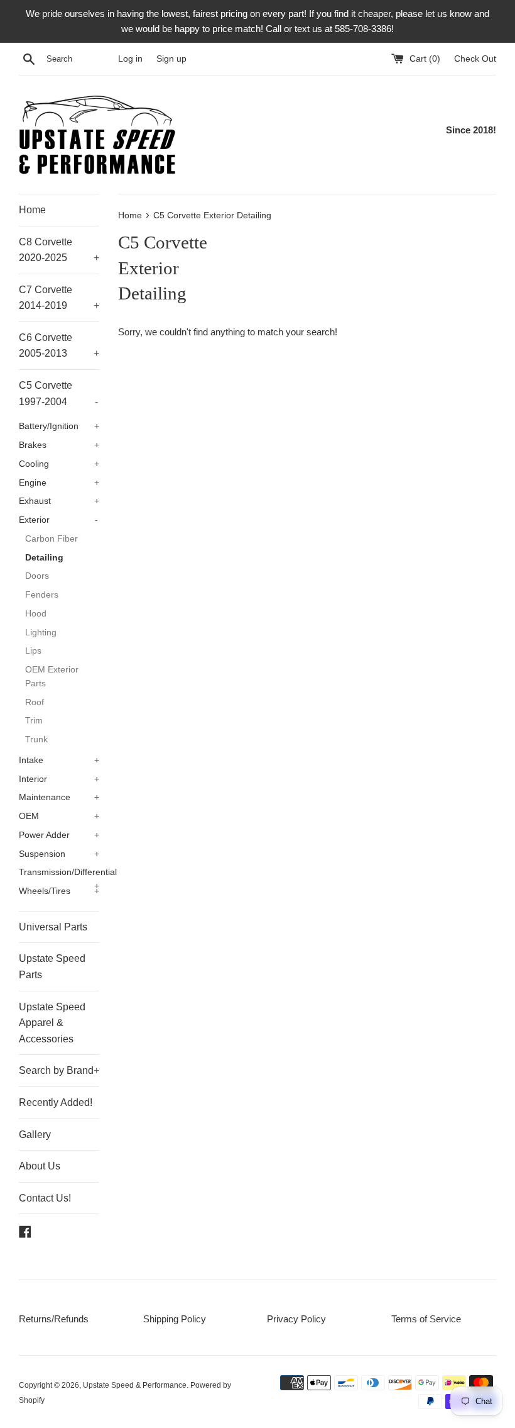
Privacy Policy (296, 1319)
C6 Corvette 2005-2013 (59, 345)
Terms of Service (426, 1319)
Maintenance (59, 797)
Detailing (44, 557)
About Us (39, 1166)
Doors (37, 576)
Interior (59, 779)
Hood (35, 613)
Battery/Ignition (59, 426)
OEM (59, 816)
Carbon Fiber (51, 539)
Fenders (41, 595)
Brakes (59, 445)
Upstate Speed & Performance (135, 1385)
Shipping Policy (174, 1319)
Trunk (36, 739)
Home (32, 209)
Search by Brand (59, 1070)
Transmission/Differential (59, 874)
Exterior (58, 520)
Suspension (59, 854)
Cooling (59, 464)
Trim (34, 720)
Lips (33, 650)
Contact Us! (45, 1198)
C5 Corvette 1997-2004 (58, 393)
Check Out (475, 59)
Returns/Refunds (54, 1319)
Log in (130, 59)
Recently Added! (55, 1102)
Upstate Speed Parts (52, 966)
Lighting (41, 632)
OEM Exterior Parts (52, 676)
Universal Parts (53, 927)
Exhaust (59, 501)
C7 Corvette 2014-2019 (59, 297)
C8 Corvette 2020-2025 (59, 250)
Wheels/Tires (59, 891)
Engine (59, 483)
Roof (34, 702)
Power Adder (59, 835)
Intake (59, 760)
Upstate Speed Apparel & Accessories (52, 1022)
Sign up (171, 59)
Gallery (35, 1134)
